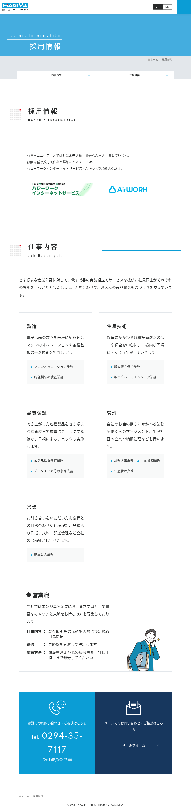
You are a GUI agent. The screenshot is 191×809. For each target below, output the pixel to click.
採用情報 (56, 75)
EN (167, 7)
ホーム (154, 59)
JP (158, 7)
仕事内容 (134, 75)
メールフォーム (133, 745)
